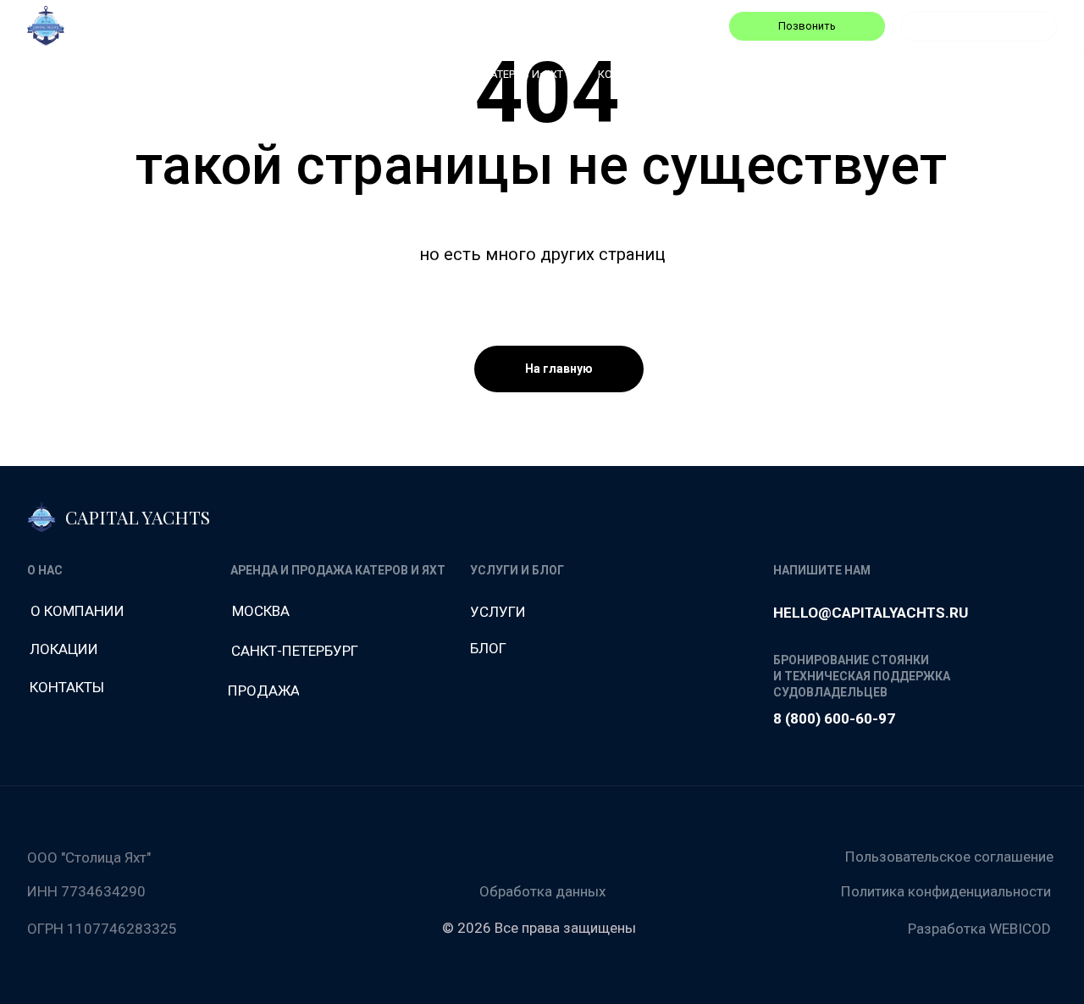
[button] (979, 26)
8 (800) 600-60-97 (834, 718)
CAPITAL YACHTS (129, 25)
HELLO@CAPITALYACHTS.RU (870, 612)
